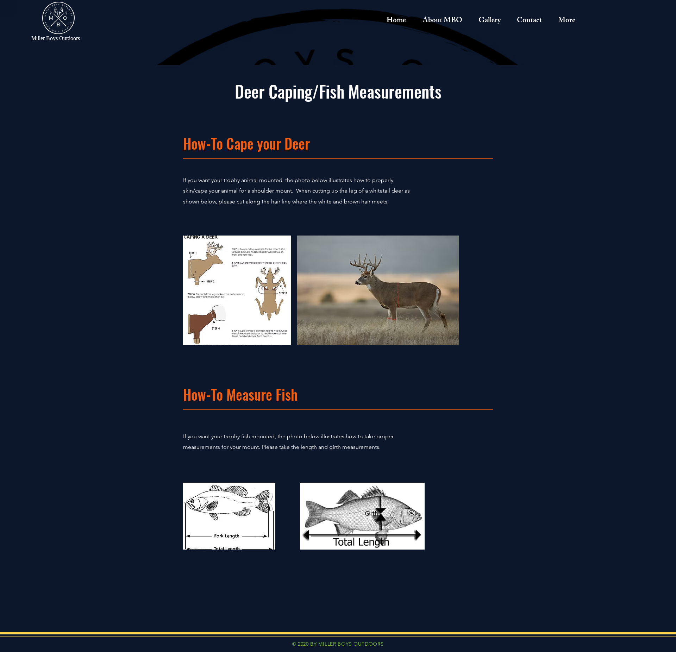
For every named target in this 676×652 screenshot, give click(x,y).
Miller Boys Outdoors (55, 38)
